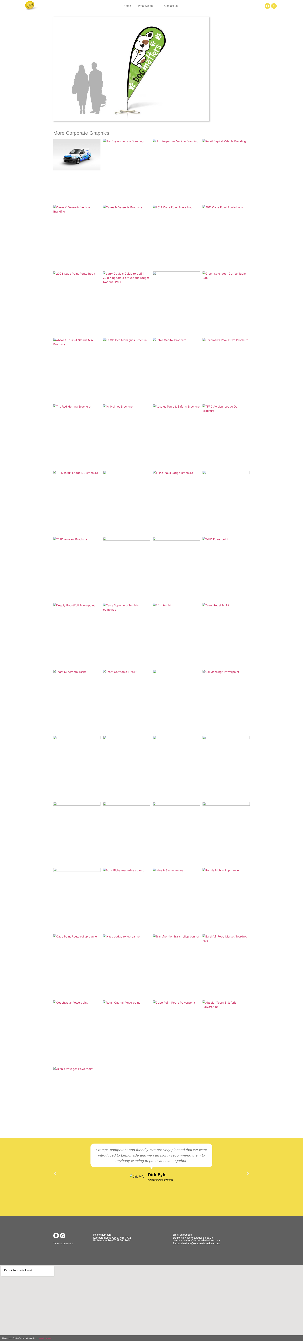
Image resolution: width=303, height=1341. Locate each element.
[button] (55, 1173)
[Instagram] (274, 6)
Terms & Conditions (63, 1243)
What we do (145, 5)
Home (127, 5)
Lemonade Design (43, 1338)
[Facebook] (267, 6)
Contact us (171, 5)
